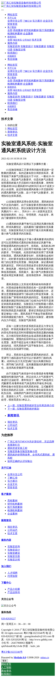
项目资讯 (12, 422)
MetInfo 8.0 (20, 657)
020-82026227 (8, 618)
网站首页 (12, 14)
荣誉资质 (12, 487)
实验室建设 (13, 553)
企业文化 (12, 484)
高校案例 (12, 500)
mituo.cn (44, 657)
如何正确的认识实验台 (19, 461)
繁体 (4, 661)
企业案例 (12, 513)
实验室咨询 (13, 546)
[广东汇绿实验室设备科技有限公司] (28, 4)
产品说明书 (13, 592)
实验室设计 (13, 549)
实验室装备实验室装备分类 (22, 451)
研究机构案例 (14, 503)
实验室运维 (13, 559)
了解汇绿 (12, 477)
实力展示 (12, 481)
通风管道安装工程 (17, 448)
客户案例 (6, 494)
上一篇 (30, 405)
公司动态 (12, 425)
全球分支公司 (14, 474)
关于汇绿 (6, 467)
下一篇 (23, 408)
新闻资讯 (12, 131)
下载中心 (6, 582)
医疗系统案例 (14, 507)
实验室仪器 (13, 556)
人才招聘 (12, 572)
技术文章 (12, 135)
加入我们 (6, 566)
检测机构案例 (14, 510)
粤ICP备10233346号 (12, 652)
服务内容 (6, 540)
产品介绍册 (13, 589)
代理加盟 (12, 576)
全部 (9, 30)
